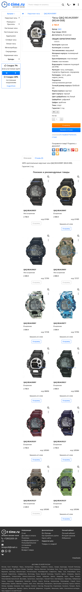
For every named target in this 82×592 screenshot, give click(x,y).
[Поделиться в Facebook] (61, 149)
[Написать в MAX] (3, 551)
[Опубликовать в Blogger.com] (76, 149)
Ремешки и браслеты (11, 23)
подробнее (11, 86)
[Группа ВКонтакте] (6, 73)
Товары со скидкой (49, 544)
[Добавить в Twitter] (65, 149)
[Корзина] (74, 4)
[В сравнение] (58, 112)
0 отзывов (64, 135)
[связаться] (69, 4)
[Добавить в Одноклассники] (57, 149)
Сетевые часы (11, 40)
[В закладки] (54, 112)
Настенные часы (11, 28)
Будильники (11, 36)
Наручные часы (11, 18)
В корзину (66, 125)
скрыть (56, 41)
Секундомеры (11, 51)
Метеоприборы (11, 47)
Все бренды (46, 533)
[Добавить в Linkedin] (53, 153)
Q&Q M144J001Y (60, 382)
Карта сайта (46, 538)
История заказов (68, 535)
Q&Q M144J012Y (30, 501)
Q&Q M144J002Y (30, 269)
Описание (27, 158)
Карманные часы (11, 55)
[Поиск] (63, 5)
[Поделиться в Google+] (72, 149)
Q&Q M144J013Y (60, 501)
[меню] (78, 4)
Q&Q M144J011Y (60, 441)
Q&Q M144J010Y (30, 441)
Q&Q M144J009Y (30, 382)
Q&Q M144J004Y (60, 210)
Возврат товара (28, 550)
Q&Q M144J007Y (60, 323)
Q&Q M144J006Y (30, 323)
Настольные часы (11, 32)
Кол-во (54, 116)
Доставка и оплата (29, 535)
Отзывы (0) (39, 158)
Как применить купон (50, 535)
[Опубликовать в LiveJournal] (68, 149)
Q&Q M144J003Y (30, 210)
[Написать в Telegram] (10, 551)
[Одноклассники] (15, 73)
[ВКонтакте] (3, 554)
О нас (24, 533)
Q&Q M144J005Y (60, 269)
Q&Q (59, 29)
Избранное (66, 538)
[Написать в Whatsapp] (6, 551)
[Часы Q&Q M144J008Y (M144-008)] (36, 33)
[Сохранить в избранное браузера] (57, 153)
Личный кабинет (68, 533)
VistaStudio (76, 558)
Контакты (25, 547)
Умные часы (11, 44)
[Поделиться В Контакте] (53, 149)
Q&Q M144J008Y (50, 13)
